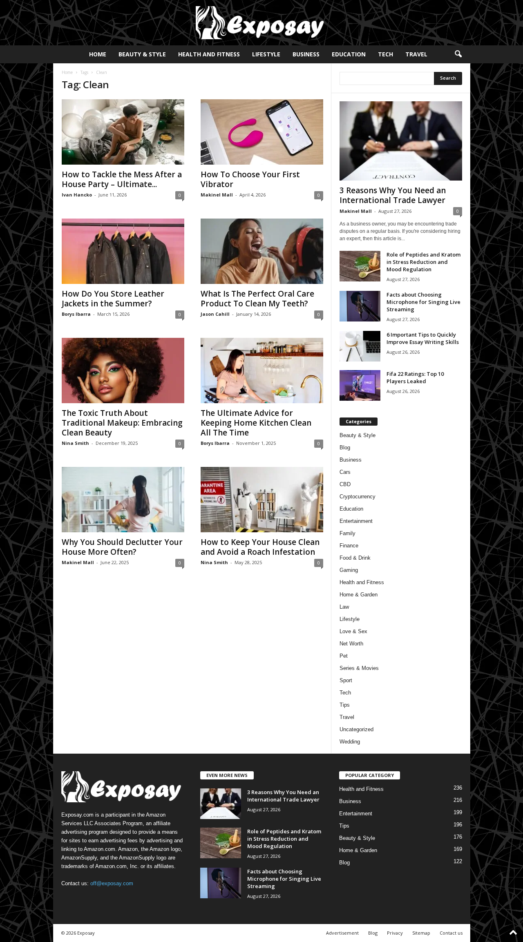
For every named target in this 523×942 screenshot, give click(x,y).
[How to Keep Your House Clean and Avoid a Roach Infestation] (262, 499)
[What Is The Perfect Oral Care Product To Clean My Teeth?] (262, 251)
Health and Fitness (209, 54)
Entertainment (356, 521)
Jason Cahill (215, 314)
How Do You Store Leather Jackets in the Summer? (113, 298)
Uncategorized (356, 729)
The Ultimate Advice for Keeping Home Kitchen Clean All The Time (256, 423)
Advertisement (342, 933)
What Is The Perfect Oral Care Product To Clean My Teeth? (257, 298)
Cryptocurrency (357, 496)
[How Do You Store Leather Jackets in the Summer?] (123, 251)
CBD (345, 484)
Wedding (350, 742)
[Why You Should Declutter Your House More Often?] (123, 499)
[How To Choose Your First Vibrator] (262, 132)
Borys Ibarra (76, 314)
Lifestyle (266, 54)
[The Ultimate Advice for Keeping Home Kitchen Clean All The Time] (262, 370)
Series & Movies (359, 668)
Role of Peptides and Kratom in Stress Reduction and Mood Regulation (423, 262)
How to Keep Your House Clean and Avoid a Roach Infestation (260, 547)
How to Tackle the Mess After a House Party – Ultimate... (122, 179)
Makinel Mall (217, 195)
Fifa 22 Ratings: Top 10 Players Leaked (415, 377)
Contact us (451, 933)
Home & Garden (359, 595)
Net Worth (351, 644)
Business (306, 54)
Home (97, 54)
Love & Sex (353, 631)
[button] (458, 54)
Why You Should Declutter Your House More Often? (122, 547)
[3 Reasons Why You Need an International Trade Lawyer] (401, 141)
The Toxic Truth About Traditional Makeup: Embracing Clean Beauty (122, 423)
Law (344, 607)
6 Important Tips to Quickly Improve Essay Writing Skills (423, 338)
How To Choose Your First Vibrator (250, 179)
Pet (344, 656)
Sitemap (421, 933)
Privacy (395, 933)
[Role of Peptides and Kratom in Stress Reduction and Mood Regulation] (360, 266)
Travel (416, 54)
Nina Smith (75, 443)
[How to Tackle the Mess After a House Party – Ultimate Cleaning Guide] (123, 132)
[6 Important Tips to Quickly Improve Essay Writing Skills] (360, 346)
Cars (345, 472)
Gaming (349, 570)
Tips (345, 705)
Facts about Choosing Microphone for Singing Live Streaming (423, 302)
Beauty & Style (142, 54)
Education (349, 54)
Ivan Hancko (77, 195)
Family (347, 533)
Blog (345, 447)
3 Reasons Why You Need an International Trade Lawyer (393, 195)
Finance (349, 545)
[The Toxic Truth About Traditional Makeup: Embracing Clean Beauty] (123, 370)
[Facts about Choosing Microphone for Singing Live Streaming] (360, 306)
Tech (385, 54)
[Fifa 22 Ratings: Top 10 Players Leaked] (360, 385)
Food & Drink (355, 558)
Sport (346, 680)
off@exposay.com (111, 883)
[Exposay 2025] (261, 22)
